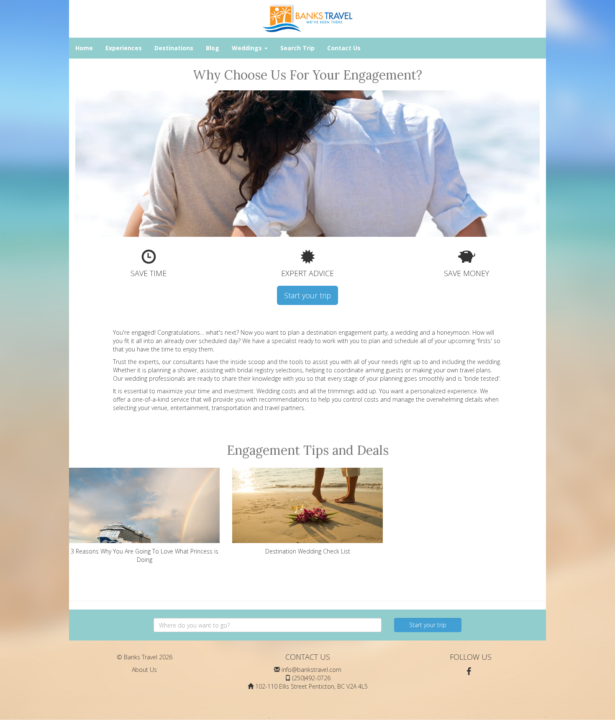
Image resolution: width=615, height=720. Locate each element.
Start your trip (307, 295)
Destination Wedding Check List (307, 551)
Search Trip (297, 48)
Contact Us (344, 48)
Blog (212, 48)
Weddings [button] (248, 48)
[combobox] (268, 625)
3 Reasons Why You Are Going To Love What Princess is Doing (144, 555)
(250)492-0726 (311, 678)
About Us (144, 670)
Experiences (123, 48)
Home (84, 48)
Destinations (173, 48)
